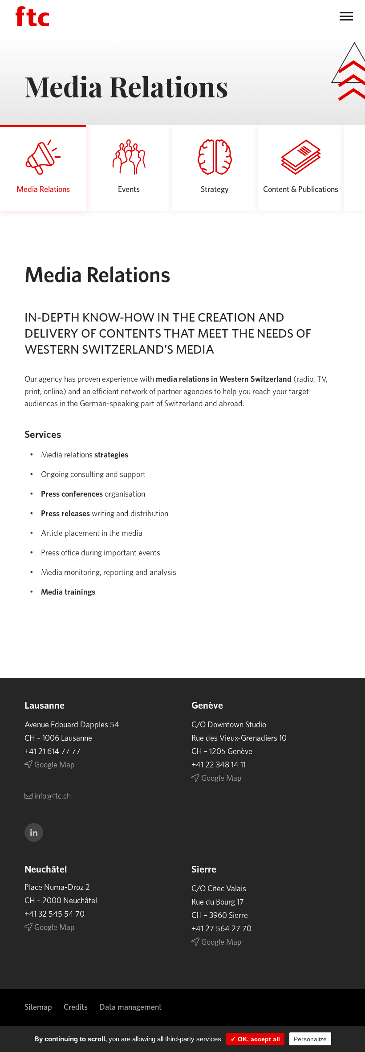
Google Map (53, 765)
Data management (130, 1007)
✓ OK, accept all (255, 1039)
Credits (76, 1007)
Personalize (310, 1039)
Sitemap (38, 1007)
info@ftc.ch (51, 796)
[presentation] (43, 168)
